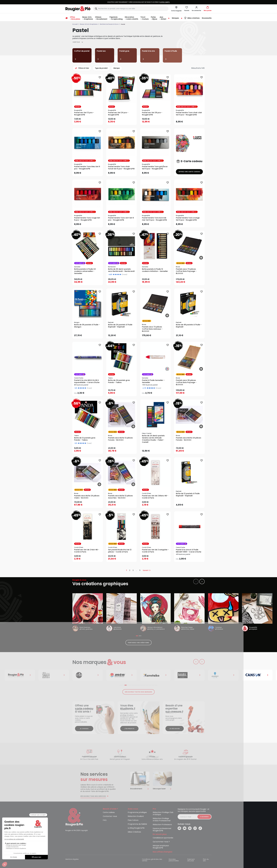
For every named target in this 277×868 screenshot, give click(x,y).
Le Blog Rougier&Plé (136, 828)
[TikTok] (200, 828)
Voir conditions (151, 2)
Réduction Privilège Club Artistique (163, 813)
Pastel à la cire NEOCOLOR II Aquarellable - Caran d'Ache (86, 381)
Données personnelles (174, 860)
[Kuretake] (87, 675)
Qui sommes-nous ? (161, 842)
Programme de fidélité (137, 824)
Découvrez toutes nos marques (138, 692)
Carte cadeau (109, 812)
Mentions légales (72, 859)
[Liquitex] (121, 675)
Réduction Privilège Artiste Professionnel (161, 819)
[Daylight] (155, 675)
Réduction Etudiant (136, 816)
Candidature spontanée (163, 838)
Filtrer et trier (83, 68)
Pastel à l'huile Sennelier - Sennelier (153, 381)
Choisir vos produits (89, 391)
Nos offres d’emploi (162, 852)
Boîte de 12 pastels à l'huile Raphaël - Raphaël (188, 494)
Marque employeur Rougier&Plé (161, 847)
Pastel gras (124, 51)
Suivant (146, 570)
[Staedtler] (223, 675)
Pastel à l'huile (171, 51)
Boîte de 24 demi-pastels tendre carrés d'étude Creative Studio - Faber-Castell (153, 439)
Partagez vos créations (138, 643)
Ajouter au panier (89, 121)
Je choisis (84, 729)
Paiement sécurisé (191, 860)
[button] (196, 8)
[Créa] (20, 675)
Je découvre (174, 729)
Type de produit (101, 68)
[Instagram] (195, 828)
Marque (116, 68)
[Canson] (189, 675)
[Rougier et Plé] (74, 817)
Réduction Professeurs (162, 824)
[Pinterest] (190, 828)
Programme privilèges (137, 812)
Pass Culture (133, 820)
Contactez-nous (110, 816)
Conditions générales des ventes (152, 860)
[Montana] (53, 675)
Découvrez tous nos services (93, 796)
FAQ (104, 820)
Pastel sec (101, 51)
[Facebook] (179, 828)
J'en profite (129, 729)
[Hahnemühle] (257, 675)
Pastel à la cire (148, 51)
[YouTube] (184, 828)
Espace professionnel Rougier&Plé (162, 829)
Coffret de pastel (81, 51)
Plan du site (206, 860)
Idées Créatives (134, 832)
